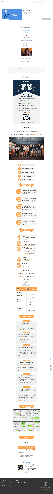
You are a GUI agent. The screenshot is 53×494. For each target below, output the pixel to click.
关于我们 (29, 1)
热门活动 (25, 1)
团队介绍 (10, 482)
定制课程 (21, 1)
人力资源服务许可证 (33, 492)
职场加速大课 (8, 5)
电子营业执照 (19, 492)
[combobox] (36, 2)
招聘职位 (10, 485)
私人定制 (3, 485)
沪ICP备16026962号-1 (24, 492)
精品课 (18, 1)
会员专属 (3, 482)
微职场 (15, 1)
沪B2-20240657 (29, 492)
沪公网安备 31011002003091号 (43, 492)
